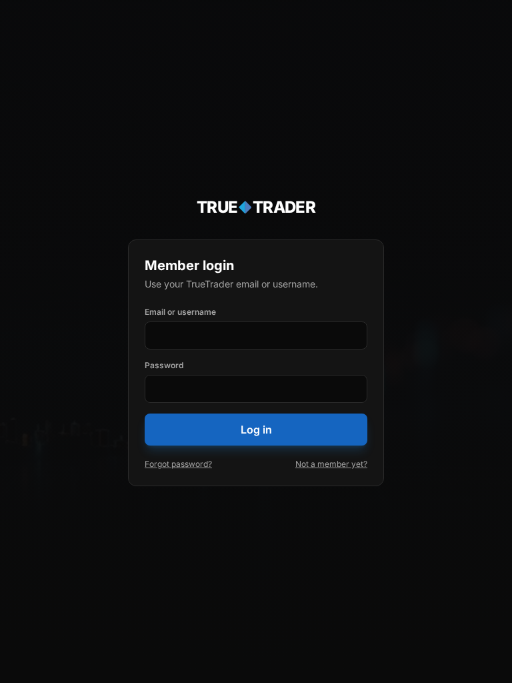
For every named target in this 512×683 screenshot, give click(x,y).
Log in (256, 429)
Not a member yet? (331, 464)
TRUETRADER (256, 207)
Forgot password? (178, 464)
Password (164, 365)
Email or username (180, 312)
